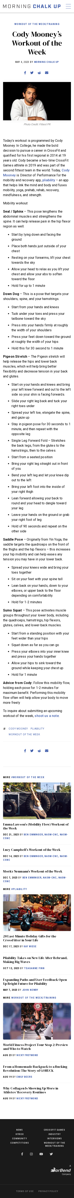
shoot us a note (47, 716)
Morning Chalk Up (46, 62)
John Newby (30, 989)
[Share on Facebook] (25, 72)
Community (19, 1138)
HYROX (20, 1134)
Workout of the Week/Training (37, 24)
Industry (55, 1134)
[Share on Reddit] (39, 72)
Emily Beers (24, 1076)
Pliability (37, 728)
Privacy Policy (48, 1191)
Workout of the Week (24, 734)
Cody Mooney (18, 728)
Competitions (19, 1143)
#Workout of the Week (27, 777)
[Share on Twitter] (32, 72)
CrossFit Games (54, 1130)
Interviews (54, 1138)
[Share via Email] (46, 72)
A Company (66, 1170)
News (19, 1130)
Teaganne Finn (34, 968)
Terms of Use (25, 1191)
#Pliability (19, 889)
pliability (48, 180)
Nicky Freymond (27, 1055)
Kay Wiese (30, 946)
